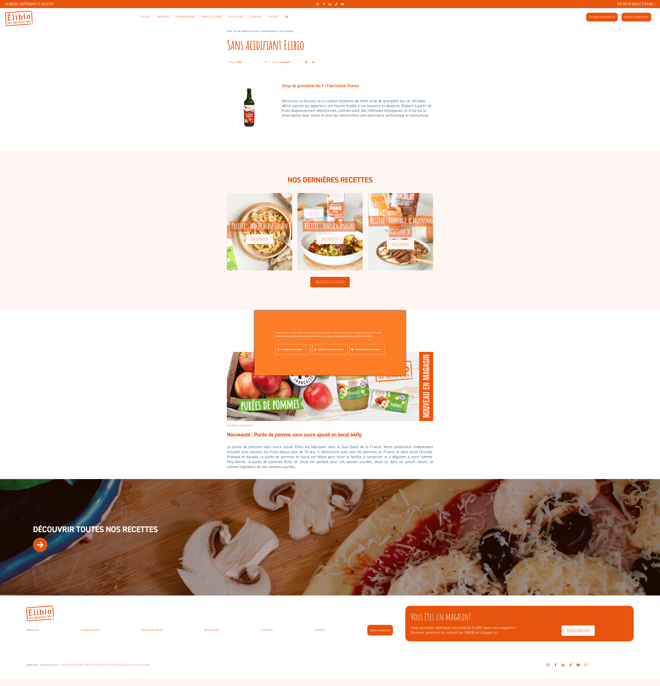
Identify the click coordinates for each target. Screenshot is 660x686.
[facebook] (323, 4)
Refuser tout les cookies (330, 349)
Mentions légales (77, 664)
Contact (65, 664)
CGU (136, 664)
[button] (286, 17)
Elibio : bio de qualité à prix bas (242, 31)
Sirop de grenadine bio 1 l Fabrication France (320, 86)
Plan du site (91, 664)
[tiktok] (336, 4)
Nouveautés (246, 425)
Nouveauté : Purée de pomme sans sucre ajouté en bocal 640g (294, 434)
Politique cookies (125, 664)
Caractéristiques (268, 31)
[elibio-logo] (19, 12)
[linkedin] (330, 4)
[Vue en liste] (313, 62)
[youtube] (342, 4)
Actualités (232, 425)
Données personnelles (107, 664)
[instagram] (317, 4)
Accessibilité (145, 664)
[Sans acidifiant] (249, 107)
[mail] (586, 665)
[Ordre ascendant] (265, 62)
